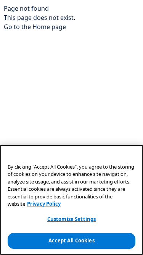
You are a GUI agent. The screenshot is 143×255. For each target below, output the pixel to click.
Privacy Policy (44, 203)
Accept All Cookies (71, 240)
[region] (71, 200)
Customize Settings (71, 219)
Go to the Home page (35, 27)
